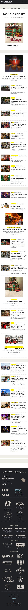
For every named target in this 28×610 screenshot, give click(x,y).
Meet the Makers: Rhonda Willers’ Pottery (17, 135)
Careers (18, 594)
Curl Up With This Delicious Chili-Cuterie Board (17, 205)
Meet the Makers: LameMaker (18, 167)
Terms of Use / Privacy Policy (12, 603)
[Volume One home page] (7, 2)
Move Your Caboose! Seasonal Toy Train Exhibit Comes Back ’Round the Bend (18, 178)
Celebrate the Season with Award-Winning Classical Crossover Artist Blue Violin (18, 393)
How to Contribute (18, 492)
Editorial (14, 598)
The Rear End (14, 74)
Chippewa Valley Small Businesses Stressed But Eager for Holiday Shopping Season (19, 255)
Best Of (23, 8)
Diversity (13, 110)
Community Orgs (14, 426)
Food (12, 8)
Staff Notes (13, 310)
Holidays (10, 227)
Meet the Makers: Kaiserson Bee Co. (19, 157)
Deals (15, 8)
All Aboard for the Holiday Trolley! (14, 349)
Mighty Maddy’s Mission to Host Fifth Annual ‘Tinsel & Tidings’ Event (18, 146)
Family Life (20, 346)
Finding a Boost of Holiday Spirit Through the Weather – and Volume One (18, 314)
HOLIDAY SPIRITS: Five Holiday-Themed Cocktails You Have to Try (19, 89)
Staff (9, 594)
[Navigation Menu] (26, 2)
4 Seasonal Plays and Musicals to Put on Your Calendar (18, 125)
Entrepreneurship (14, 155)
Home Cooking (13, 203)
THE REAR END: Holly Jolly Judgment (14, 76)
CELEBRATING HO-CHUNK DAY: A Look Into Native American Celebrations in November (19, 113)
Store (14, 601)
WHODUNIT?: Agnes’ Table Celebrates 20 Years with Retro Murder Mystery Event (19, 268)
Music (12, 122)
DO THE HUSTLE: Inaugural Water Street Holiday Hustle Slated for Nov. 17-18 (18, 443)
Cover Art (14, 299)
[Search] (22, 2)
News (4, 8)
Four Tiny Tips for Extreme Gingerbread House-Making (17, 242)
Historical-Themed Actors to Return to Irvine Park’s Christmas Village (18, 326)
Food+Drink (13, 346)
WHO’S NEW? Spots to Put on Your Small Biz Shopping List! (18, 404)
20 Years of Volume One (19, 494)
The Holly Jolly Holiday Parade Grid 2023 (14, 229)
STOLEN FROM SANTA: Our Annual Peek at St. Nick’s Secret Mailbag (19, 101)
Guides (19, 8)
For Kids (12, 376)
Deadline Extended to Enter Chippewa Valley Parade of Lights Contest (18, 417)
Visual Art (13, 133)
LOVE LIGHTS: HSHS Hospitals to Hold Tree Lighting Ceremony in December (19, 430)
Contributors (13, 594)
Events (8, 8)
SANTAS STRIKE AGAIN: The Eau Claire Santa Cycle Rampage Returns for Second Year (19, 367)
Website (14, 600)
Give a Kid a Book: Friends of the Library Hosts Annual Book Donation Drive (19, 380)
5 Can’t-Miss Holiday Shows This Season (19, 195)
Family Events (17, 227)
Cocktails (12, 85)
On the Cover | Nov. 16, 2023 (14, 301)
